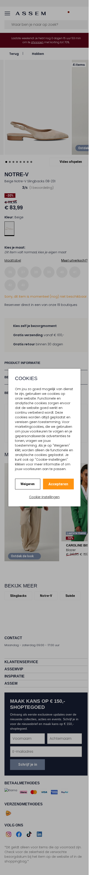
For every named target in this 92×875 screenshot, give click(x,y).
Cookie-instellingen (44, 497)
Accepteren (58, 484)
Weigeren (28, 484)
